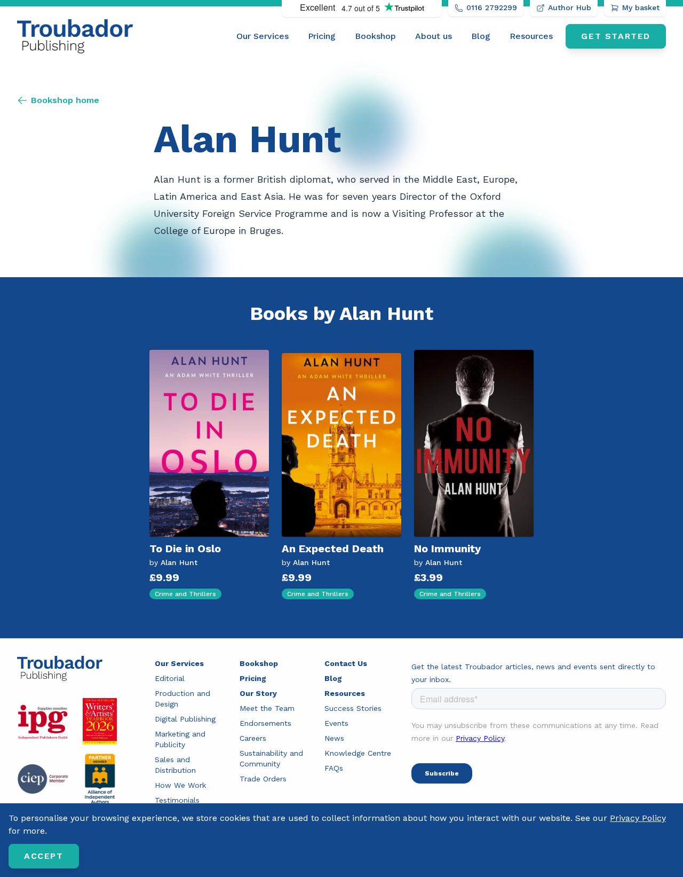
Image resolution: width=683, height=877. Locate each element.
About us (433, 36)
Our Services (262, 36)
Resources (531, 36)
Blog (480, 36)
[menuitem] (262, 36)
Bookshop (375, 36)
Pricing (322, 36)
